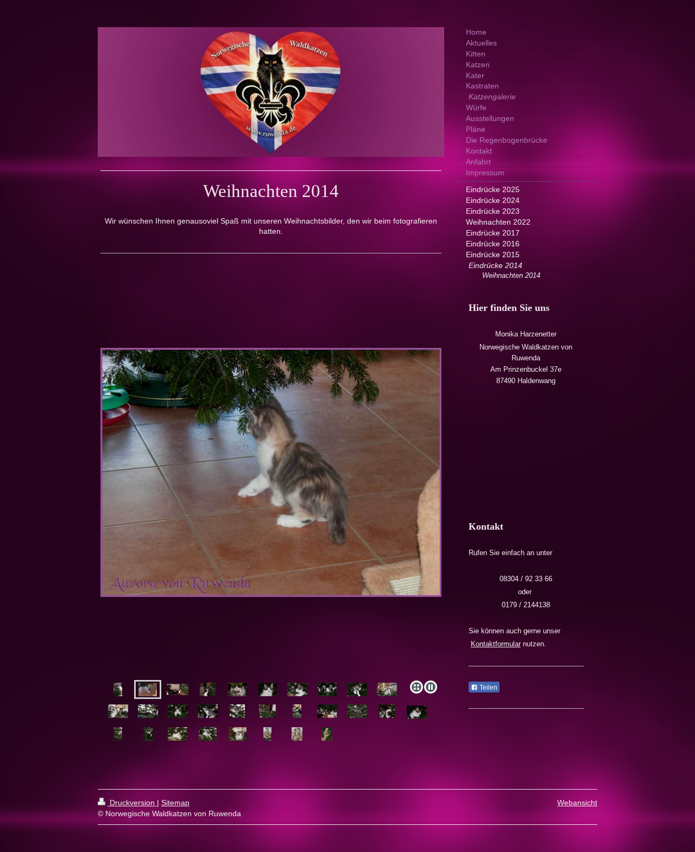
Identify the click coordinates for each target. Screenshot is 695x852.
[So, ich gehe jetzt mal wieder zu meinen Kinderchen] (357, 711)
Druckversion (132, 802)
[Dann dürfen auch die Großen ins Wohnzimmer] (270, 528)
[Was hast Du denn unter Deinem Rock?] (118, 711)
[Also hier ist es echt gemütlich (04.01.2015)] (177, 734)
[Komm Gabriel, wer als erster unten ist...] (386, 711)
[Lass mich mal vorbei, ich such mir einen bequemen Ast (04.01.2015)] (148, 734)
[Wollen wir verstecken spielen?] (357, 689)
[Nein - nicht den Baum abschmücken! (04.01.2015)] (326, 734)
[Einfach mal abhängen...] (148, 711)
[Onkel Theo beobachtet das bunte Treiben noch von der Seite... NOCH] (297, 711)
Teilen (487, 687)
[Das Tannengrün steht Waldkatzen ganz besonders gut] (178, 711)
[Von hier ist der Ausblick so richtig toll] (327, 689)
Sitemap (175, 802)
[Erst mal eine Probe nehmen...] (297, 689)
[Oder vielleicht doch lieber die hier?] (237, 711)
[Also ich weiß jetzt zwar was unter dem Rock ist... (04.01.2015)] (238, 734)
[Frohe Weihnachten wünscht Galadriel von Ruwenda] (237, 689)
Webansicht (577, 802)
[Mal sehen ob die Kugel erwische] (208, 711)
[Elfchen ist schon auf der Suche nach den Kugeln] (208, 689)
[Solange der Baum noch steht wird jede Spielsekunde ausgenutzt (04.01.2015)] (117, 734)
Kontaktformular (496, 644)
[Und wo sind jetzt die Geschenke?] (327, 711)
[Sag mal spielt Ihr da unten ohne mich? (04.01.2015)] (208, 734)
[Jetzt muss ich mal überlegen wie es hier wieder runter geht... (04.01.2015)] (297, 734)
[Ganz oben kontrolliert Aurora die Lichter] (387, 689)
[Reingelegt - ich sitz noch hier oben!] (417, 712)
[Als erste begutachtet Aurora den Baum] (147, 689)
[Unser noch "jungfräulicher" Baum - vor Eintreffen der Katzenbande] (117, 689)
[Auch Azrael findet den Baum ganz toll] (267, 689)
